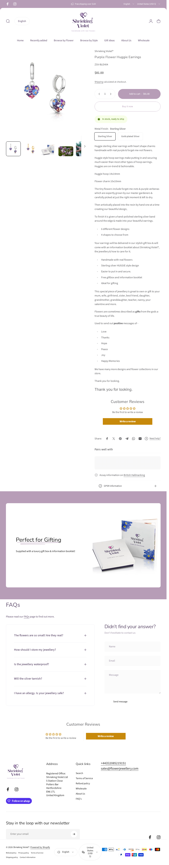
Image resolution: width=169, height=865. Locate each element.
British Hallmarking (134, 475)
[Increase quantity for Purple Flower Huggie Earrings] (111, 94)
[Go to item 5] (83, 148)
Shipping (99, 82)
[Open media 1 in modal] (47, 90)
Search (79, 773)
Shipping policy (12, 857)
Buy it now (127, 106)
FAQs (26, 616)
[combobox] (129, 4)
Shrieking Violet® (104, 51)
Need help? (155, 438)
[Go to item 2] (30, 148)
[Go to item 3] (48, 149)
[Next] (80, 97)
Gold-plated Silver (130, 136)
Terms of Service (84, 778)
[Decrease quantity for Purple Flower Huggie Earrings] (98, 94)
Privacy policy (23, 853)
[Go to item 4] (65, 151)
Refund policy (83, 783)
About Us (80, 793)
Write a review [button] (128, 421)
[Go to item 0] (13, 148)
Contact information (27, 857)
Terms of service (37, 853)
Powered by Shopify (40, 847)
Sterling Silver (105, 136)
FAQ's (79, 798)
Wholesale (81, 788)
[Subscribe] (74, 834)
